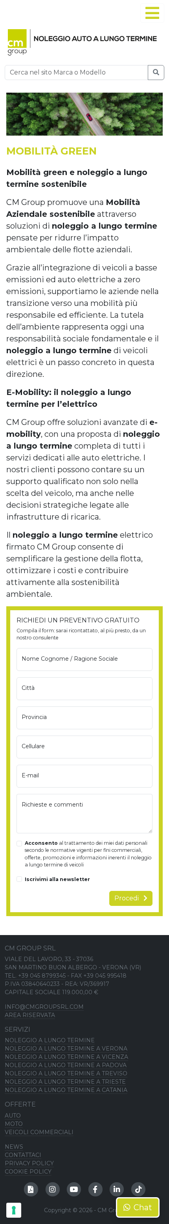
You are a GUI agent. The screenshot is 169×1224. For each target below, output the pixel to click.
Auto (13, 1115)
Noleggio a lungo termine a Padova (66, 1065)
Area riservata (30, 1015)
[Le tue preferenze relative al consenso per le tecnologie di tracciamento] (13, 1210)
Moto (14, 1123)
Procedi (127, 898)
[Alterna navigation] (152, 13)
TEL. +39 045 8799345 (35, 975)
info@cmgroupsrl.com (44, 1006)
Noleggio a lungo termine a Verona (66, 1048)
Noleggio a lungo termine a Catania (66, 1090)
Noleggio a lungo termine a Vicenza (66, 1056)
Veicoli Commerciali (39, 1132)
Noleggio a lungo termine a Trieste (65, 1081)
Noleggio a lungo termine (50, 1040)
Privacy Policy (29, 1163)
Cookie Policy (28, 1171)
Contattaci (23, 1155)
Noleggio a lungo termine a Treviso (66, 1073)
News (14, 1146)
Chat (143, 1207)
